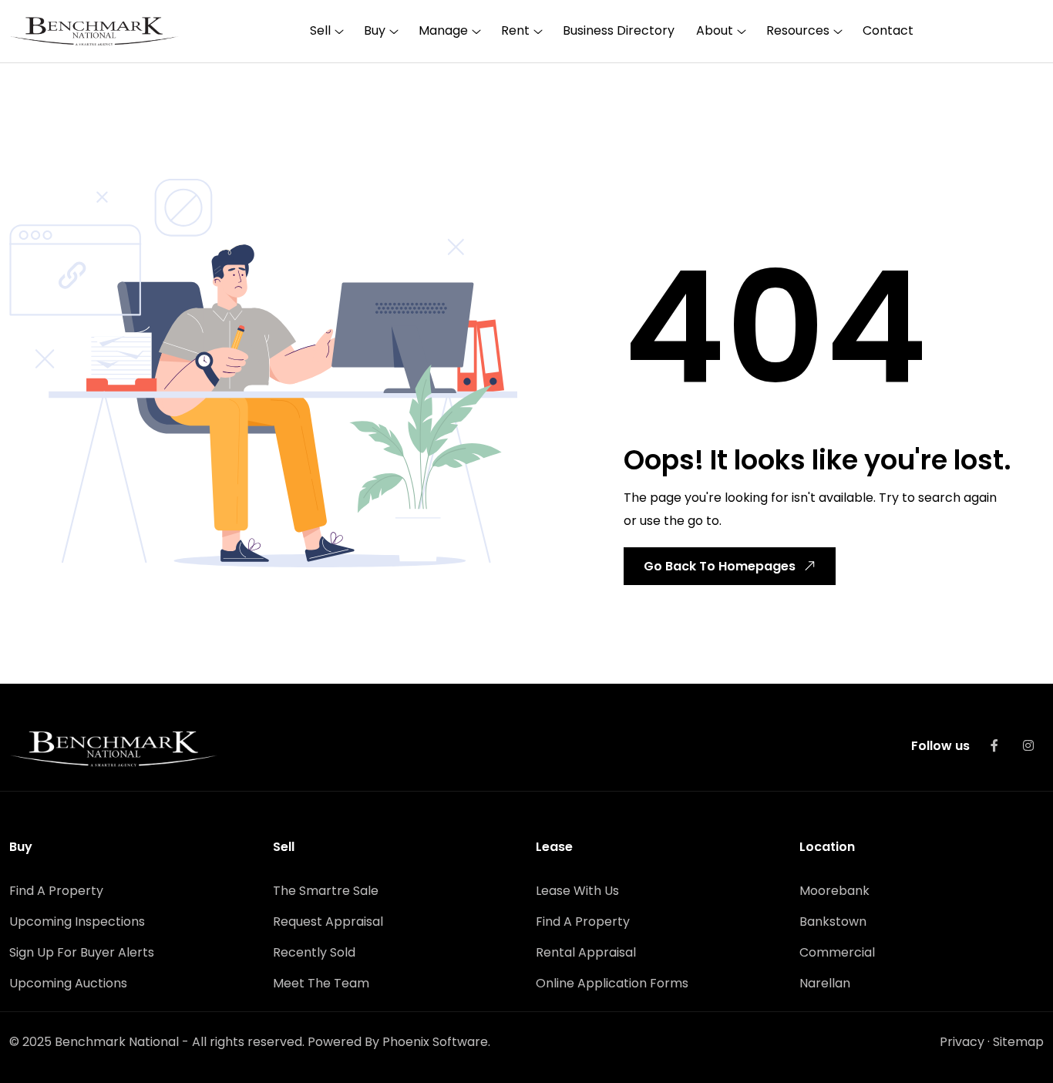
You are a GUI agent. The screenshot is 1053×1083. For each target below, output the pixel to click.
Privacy (962, 1042)
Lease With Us (577, 891)
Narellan (824, 983)
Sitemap (1018, 1042)
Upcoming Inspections (77, 921)
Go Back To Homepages (720, 566)
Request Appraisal (328, 921)
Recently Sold (314, 952)
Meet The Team (321, 983)
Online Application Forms (612, 983)
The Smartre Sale (325, 891)
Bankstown (832, 921)
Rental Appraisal (586, 952)
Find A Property (56, 891)
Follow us (940, 746)
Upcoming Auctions (68, 983)
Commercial (837, 952)
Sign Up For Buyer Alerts (81, 952)
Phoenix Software (435, 1042)
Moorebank (834, 891)
